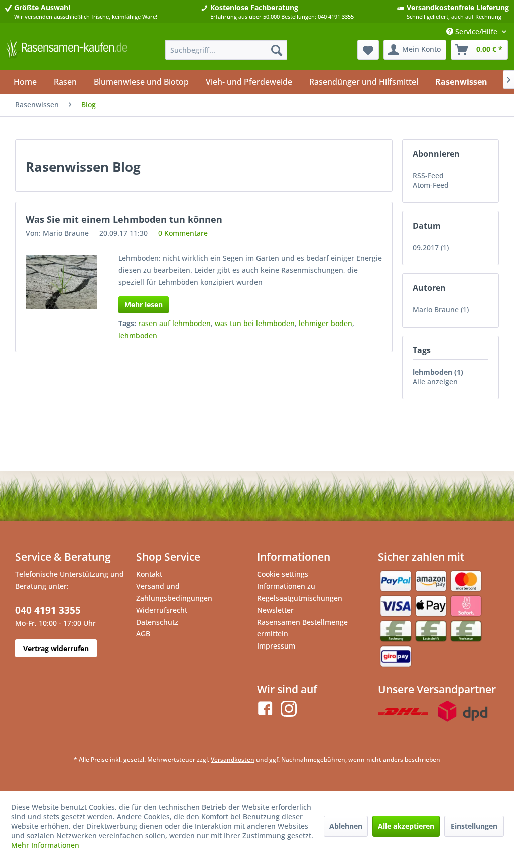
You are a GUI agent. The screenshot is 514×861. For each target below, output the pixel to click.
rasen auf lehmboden (174, 323)
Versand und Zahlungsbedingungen (174, 592)
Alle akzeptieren (406, 826)
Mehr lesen (143, 304)
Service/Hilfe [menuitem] (476, 31)
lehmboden (137, 335)
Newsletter (275, 610)
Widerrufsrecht (161, 610)
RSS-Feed (428, 175)
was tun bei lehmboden (255, 323)
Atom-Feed (431, 185)
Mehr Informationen (45, 845)
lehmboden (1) (438, 372)
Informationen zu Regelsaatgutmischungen (299, 592)
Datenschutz (157, 622)
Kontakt (149, 574)
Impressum (276, 646)
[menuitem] (226, 50)
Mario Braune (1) (441, 309)
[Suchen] (276, 50)
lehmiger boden (325, 323)
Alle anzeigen (435, 381)
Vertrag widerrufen (56, 648)
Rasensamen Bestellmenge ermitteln (302, 628)
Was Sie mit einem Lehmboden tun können (124, 219)
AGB (143, 633)
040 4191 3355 (48, 610)
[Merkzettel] (368, 50)
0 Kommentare (183, 233)
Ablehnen (345, 826)
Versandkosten (232, 759)
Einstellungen (474, 826)
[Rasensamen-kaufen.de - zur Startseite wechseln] (66, 52)
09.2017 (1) (431, 247)
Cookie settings (282, 574)
